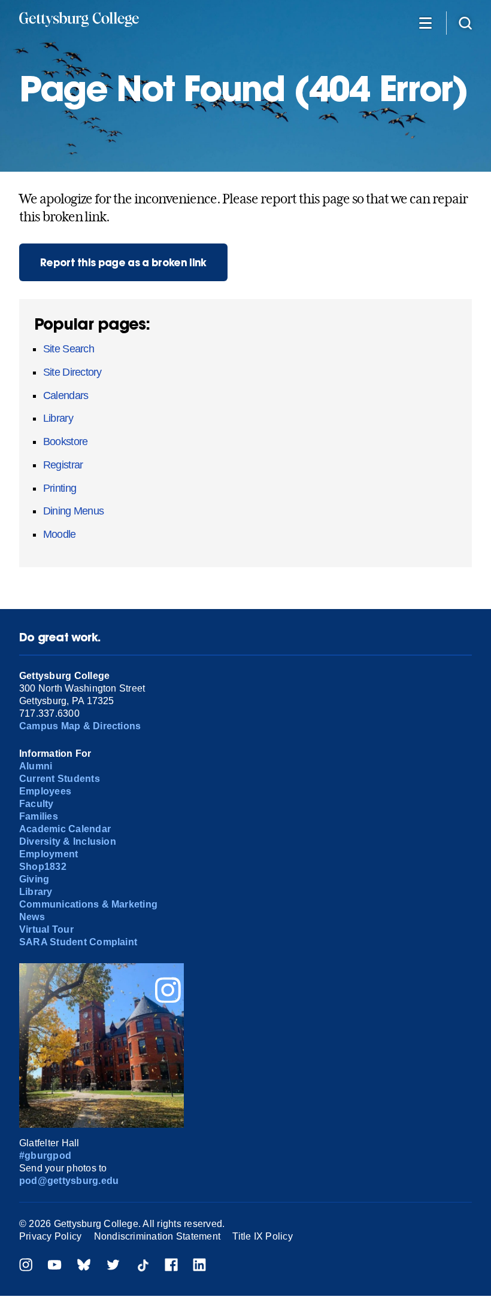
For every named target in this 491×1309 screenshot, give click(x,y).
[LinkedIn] (199, 1266)
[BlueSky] (84, 1266)
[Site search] (465, 22)
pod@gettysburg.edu (69, 1181)
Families (38, 816)
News (32, 917)
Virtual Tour (46, 929)
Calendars (65, 395)
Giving (34, 879)
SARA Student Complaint (78, 942)
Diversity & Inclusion (67, 841)
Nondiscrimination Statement (157, 1236)
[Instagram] (25, 1266)
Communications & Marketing (88, 904)
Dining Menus (73, 511)
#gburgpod (45, 1155)
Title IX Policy (262, 1236)
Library (58, 418)
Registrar (63, 465)
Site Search (68, 349)
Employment (48, 854)
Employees (45, 791)
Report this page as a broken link (123, 262)
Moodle (59, 534)
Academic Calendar (65, 829)
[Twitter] (113, 1266)
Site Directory (72, 372)
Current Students (59, 779)
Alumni (35, 766)
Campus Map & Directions (80, 726)
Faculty (36, 804)
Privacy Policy (50, 1236)
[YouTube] (54, 1266)
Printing (59, 488)
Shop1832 (42, 866)
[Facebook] (171, 1266)
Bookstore (65, 442)
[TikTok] (142, 1266)
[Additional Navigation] (425, 22)
